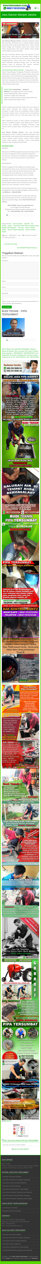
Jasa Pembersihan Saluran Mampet (12, 70)
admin (5, 235)
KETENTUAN (7, 146)
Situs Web (5, 293)
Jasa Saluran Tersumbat (30, 235)
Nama (4, 281)
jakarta (10, 225)
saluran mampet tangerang (15, 229)
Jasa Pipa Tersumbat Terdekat (12, 1144)
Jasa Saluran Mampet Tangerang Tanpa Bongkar (17, 1198)
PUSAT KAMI (8, 89)
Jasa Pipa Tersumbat (10, 244)
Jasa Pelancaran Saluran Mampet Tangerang (16, 1195)
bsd (10, 223)
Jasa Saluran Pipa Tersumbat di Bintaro (15, 1183)
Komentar (5, 260)
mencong (21, 227)
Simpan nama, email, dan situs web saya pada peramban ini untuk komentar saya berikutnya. (20, 302)
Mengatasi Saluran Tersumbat (12, 1211)
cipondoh (27, 223)
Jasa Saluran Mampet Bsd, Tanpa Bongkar (16, 1189)
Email (4, 287)
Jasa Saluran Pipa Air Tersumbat (23, 1140)
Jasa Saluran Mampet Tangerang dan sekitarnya (17, 1192)
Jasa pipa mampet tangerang (11, 1186)
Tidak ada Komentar (9, 237)
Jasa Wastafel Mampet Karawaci (27, 247)
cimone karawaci (17, 223)
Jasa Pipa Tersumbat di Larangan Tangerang (16, 1179)
